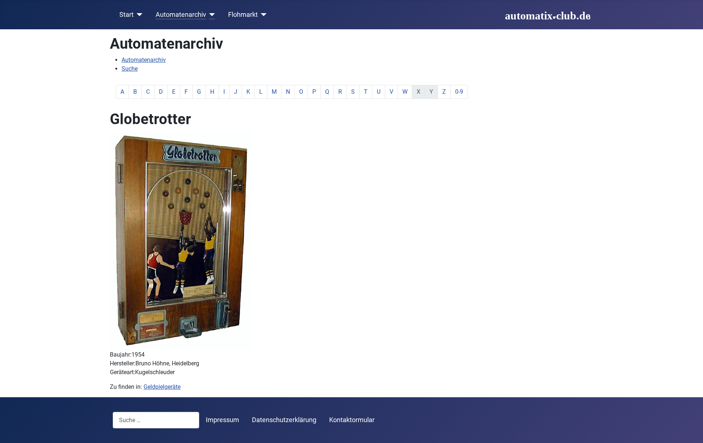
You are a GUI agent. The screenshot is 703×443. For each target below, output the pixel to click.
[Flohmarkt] (262, 14)
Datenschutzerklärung (284, 420)
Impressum (222, 420)
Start (126, 14)
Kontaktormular (352, 420)
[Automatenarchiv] (210, 14)
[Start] (138, 14)
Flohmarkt (243, 14)
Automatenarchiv (181, 14)
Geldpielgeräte (162, 386)
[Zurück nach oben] (690, 429)
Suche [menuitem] (130, 68)
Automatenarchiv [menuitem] (144, 59)
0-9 (459, 91)
